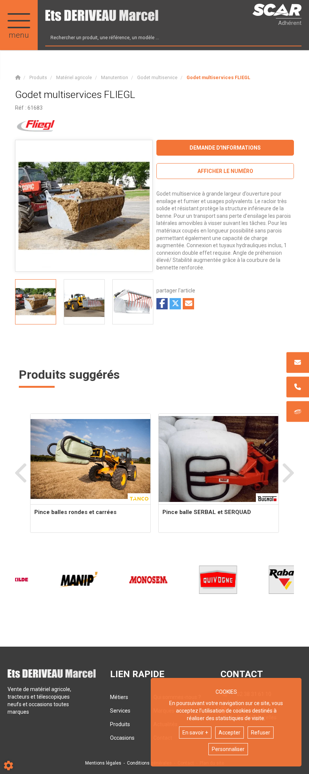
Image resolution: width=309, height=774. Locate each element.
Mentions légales (103, 763)
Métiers (119, 697)
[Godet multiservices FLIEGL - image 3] (132, 301)
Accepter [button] (229, 733)
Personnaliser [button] (228, 749)
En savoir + (195, 733)
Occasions (122, 738)
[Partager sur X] (175, 303)
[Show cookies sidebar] (8, 765)
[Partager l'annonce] (188, 303)
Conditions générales (149, 763)
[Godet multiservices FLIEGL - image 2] (84, 301)
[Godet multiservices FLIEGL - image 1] (35, 301)
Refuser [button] (260, 733)
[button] (218, 77)
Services (120, 711)
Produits (120, 724)
